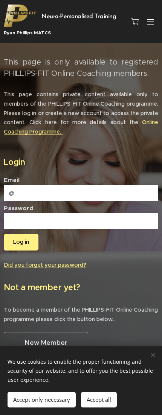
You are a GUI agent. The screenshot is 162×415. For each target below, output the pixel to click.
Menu (150, 21)
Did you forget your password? (45, 264)
